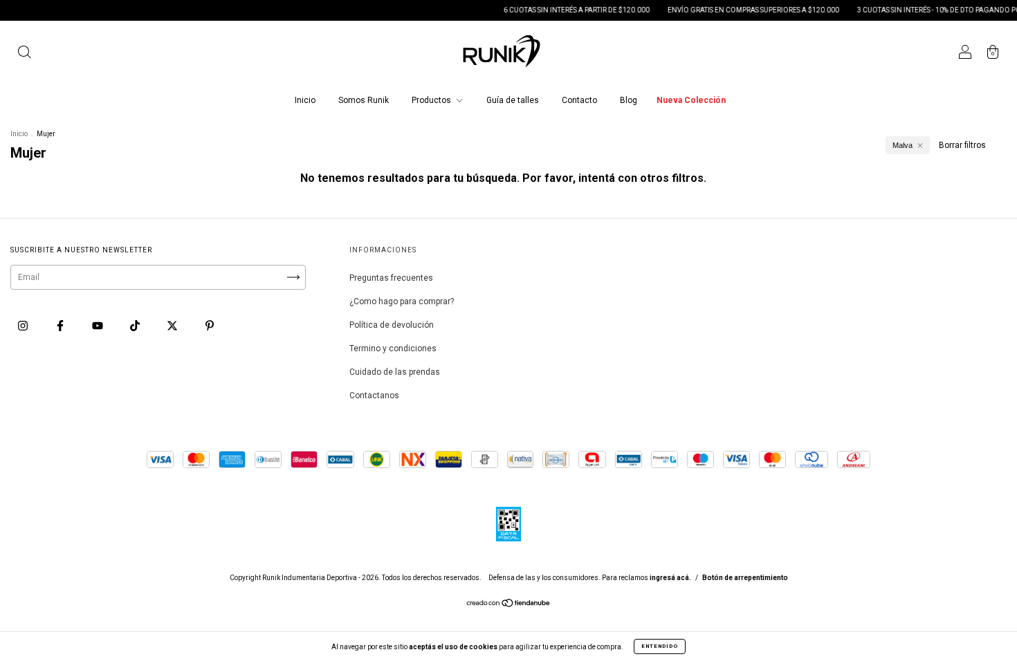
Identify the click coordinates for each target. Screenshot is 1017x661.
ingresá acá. (670, 577)
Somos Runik (363, 100)
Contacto (579, 100)
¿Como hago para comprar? (401, 301)
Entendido (659, 646)
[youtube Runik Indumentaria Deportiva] (98, 325)
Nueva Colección (691, 100)
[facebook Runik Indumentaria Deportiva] (61, 325)
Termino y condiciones (393, 348)
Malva (902, 145)
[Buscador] (24, 54)
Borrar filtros (962, 145)
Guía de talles (512, 100)
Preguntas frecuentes (391, 278)
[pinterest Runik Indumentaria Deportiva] (209, 325)
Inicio (305, 100)
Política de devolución (391, 325)
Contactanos (374, 395)
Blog (628, 100)
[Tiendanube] (509, 605)
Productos (432, 100)
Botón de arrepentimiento (745, 577)
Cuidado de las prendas (394, 372)
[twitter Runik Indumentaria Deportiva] (173, 325)
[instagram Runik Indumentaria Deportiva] (23, 325)
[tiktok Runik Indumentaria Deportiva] (135, 325)
